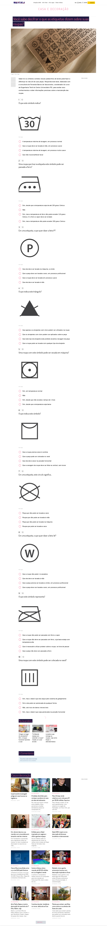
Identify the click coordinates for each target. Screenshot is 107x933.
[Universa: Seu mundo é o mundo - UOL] (19, 3)
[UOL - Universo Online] (26, 3)
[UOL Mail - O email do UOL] (79, 3)
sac (76, 2)
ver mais (39, 922)
